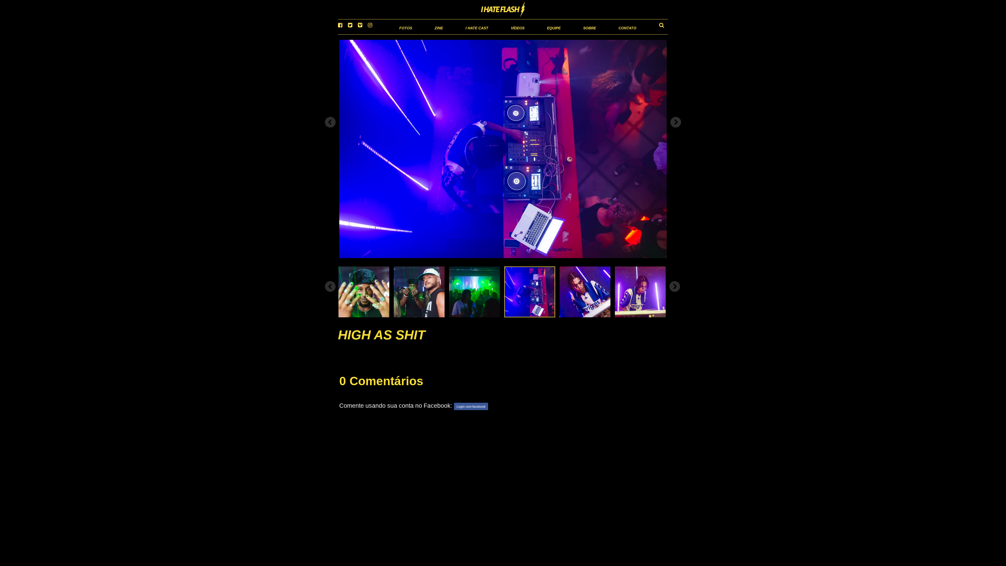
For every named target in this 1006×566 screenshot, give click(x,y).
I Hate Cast (448, 33)
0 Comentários (381, 388)
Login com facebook (471, 413)
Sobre (579, 33)
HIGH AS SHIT (381, 341)
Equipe (539, 33)
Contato (623, 33)
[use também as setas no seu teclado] (330, 128)
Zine (405, 33)
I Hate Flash (503, 10)
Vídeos (498, 33)
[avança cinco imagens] (330, 292)
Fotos (369, 33)
